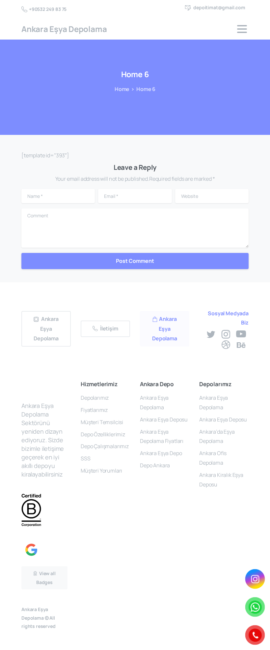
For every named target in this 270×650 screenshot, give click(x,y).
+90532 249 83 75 (48, 9)
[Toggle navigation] (242, 29)
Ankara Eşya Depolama (64, 28)
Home (122, 89)
